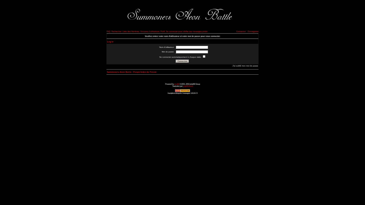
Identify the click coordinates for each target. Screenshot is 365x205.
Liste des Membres (131, 31)
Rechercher (116, 31)
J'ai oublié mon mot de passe (245, 66)
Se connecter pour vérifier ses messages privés (186, 31)
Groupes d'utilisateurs (149, 31)
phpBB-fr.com (188, 86)
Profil (162, 31)
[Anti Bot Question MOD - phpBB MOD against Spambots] (182, 91)
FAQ (108, 31)
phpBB (176, 84)
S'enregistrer (253, 31)
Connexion (241, 31)
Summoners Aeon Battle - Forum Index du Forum (131, 72)
